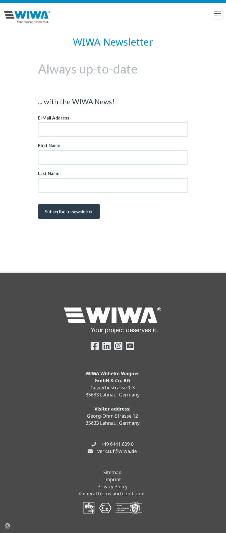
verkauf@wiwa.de (117, 451)
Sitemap (112, 472)
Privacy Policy (112, 486)
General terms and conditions (112, 493)
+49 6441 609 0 (117, 444)
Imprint (112, 479)
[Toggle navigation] (217, 13)
